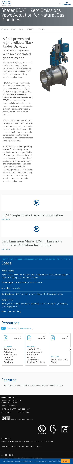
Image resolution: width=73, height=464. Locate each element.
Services (14, 441)
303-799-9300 (12, 406)
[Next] (70, 349)
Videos (13, 29)
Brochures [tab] (12, 328)
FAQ (42, 441)
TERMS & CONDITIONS (8, 458)
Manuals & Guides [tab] (26, 328)
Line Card (34, 441)
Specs (21, 29)
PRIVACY (19, 458)
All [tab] (3, 328)
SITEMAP (36, 458)
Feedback (49, 441)
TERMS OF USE (27, 458)
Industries (24, 441)
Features (41, 29)
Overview (4, 29)
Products (5, 441)
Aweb (42, 458)
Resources (31, 29)
